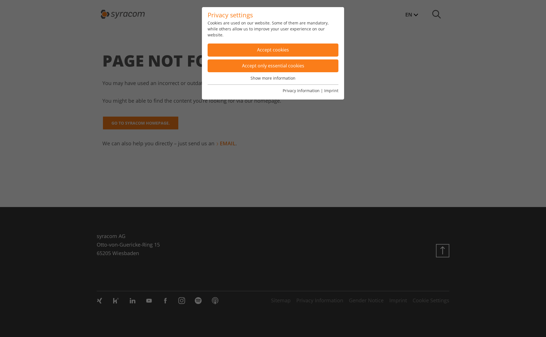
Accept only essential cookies (273, 66)
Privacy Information (301, 90)
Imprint (331, 90)
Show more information (273, 78)
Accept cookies (273, 50)
